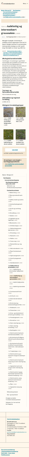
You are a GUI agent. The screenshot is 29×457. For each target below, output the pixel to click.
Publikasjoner (5, 455)
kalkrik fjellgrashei (16, 283)
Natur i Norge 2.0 (6, 10)
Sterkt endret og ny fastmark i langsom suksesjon (16, 355)
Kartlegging (16, 10)
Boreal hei (14, 320)
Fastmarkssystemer (9, 15)
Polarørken (14, 310)
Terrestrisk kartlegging (10, 12)
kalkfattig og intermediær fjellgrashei (16, 271)
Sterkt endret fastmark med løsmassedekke (15, 333)
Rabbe (12, 238)
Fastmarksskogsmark (15, 204)
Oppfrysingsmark (16, 255)
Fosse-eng (14, 241)
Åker (12, 384)
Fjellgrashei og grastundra (13, 17)
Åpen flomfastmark (14, 252)
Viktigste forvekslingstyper (10, 55)
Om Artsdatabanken (13, 419)
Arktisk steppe (15, 225)
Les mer (15, 150)
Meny (25, 3)
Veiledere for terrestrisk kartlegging (13, 403)
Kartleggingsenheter (9, 13)
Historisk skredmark (15, 299)
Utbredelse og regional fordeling (12, 54)
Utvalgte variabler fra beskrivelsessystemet (13, 398)
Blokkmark (14, 307)
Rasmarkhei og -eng (15, 244)
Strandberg (14, 213)
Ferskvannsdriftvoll (14, 292)
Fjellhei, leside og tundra (15, 200)
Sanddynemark (15, 263)
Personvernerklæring (8, 449)
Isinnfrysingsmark (14, 259)
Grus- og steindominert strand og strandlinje (16, 313)
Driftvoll (13, 296)
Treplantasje (14, 351)
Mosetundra (14, 223)
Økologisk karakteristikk (14, 51)
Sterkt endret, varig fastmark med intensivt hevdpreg (14, 379)
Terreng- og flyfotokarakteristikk (12, 52)
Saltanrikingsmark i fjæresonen (14, 229)
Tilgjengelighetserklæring (9, 451)
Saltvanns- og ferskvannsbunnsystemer (14, 186)
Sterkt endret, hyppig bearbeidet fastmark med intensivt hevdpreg (15, 373)
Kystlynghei (14, 330)
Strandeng (14, 233)
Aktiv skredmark (15, 248)
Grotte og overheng (14, 209)
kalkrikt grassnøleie (17, 287)
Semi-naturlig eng (16, 323)
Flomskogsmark (15, 317)
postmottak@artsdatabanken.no (17, 432)
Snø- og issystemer (12, 394)
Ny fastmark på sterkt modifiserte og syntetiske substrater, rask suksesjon (16, 346)
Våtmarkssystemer (12, 392)
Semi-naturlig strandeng (13, 326)
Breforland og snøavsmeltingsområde (16, 303)
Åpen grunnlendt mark (15, 196)
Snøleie (12, 215)
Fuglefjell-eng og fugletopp (13, 219)
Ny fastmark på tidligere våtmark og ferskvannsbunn (16, 339)
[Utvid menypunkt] (24, 178)
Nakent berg (14, 192)
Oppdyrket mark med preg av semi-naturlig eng (15, 367)
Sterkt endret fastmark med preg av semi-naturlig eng (16, 361)
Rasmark (13, 235)
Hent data (4, 453)
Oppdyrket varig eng (15, 387)
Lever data (11, 453)
